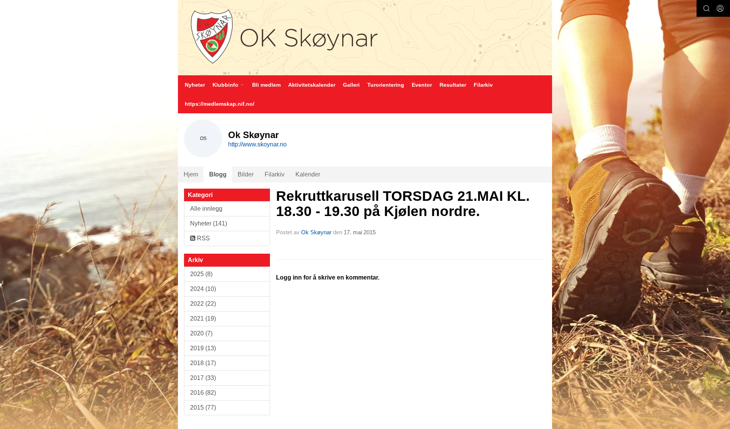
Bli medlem (266, 85)
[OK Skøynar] (365, 37)
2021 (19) (203, 318)
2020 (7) (201, 333)
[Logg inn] (720, 8)
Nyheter (195, 85)
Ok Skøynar (316, 232)
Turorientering (385, 85)
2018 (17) (203, 363)
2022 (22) (203, 303)
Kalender (307, 174)
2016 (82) (203, 392)
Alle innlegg (206, 208)
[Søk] (706, 8)
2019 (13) (203, 348)
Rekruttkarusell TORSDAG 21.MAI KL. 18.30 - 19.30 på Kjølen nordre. (403, 203)
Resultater (453, 85)
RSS (202, 238)
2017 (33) (203, 378)
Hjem (191, 174)
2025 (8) (201, 274)
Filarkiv (483, 85)
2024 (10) (203, 289)
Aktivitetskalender (311, 85)
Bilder (246, 174)
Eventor (422, 85)
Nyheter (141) (208, 223)
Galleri (351, 85)
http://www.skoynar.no (257, 144)
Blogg (218, 174)
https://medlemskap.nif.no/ (219, 104)
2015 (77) (203, 407)
